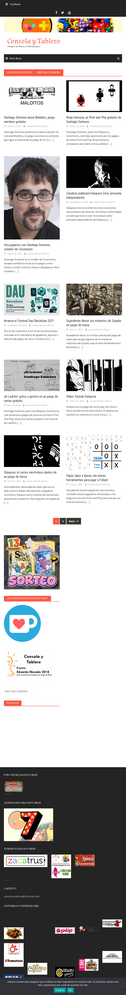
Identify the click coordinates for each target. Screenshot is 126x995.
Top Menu (15, 4)
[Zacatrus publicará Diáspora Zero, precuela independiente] (94, 171)
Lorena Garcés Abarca (37, 126)
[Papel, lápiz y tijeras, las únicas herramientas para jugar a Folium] (94, 452)
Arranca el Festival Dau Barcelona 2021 (29, 321)
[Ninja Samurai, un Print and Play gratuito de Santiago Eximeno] (94, 96)
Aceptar (60, 990)
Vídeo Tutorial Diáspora (81, 396)
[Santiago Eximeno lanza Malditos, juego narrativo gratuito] (32, 96)
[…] (51, 139)
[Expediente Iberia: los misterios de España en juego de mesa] (94, 299)
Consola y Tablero (33, 41)
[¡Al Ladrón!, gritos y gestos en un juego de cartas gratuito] (32, 375)
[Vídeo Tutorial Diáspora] (94, 375)
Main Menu (15, 58)
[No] (122, 986)
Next (72, 521)
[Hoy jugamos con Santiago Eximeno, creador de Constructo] (32, 197)
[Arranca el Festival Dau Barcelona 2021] (32, 299)
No (70, 990)
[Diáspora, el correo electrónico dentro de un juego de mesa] (32, 450)
